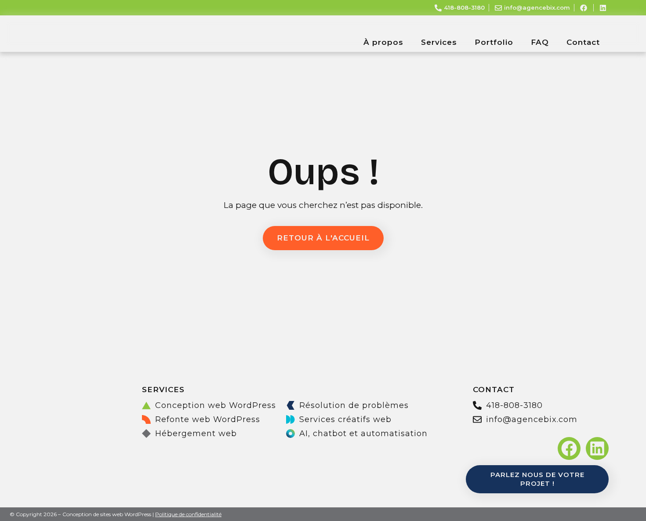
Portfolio (494, 42)
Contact (583, 42)
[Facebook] (569, 448)
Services (439, 42)
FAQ (540, 42)
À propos (383, 42)
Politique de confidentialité (188, 514)
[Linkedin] (597, 448)
